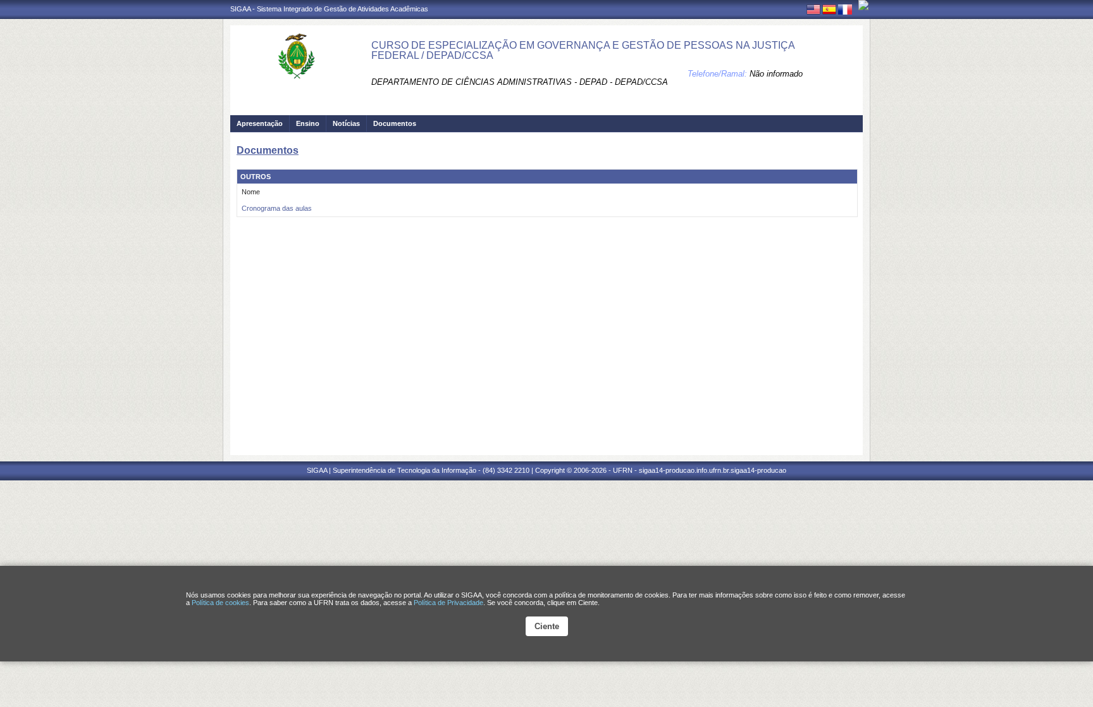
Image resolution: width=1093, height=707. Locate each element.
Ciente (546, 626)
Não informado (776, 73)
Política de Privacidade (448, 602)
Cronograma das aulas (277, 208)
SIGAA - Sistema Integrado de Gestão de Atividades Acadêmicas (329, 9)
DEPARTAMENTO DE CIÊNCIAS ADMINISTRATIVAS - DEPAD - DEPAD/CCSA (519, 82)
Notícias (346, 123)
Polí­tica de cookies (220, 602)
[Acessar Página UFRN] (863, 5)
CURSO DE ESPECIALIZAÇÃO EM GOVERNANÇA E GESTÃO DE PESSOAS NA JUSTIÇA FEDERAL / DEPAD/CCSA (582, 50)
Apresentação (260, 123)
